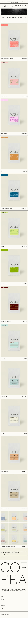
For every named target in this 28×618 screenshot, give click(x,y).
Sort (25, 21)
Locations (3, 598)
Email (2, 608)
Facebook (3, 605)
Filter (2, 21)
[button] (20, 6)
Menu (16, 5)
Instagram (3, 606)
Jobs (2, 596)
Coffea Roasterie (7, 614)
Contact (2, 599)
